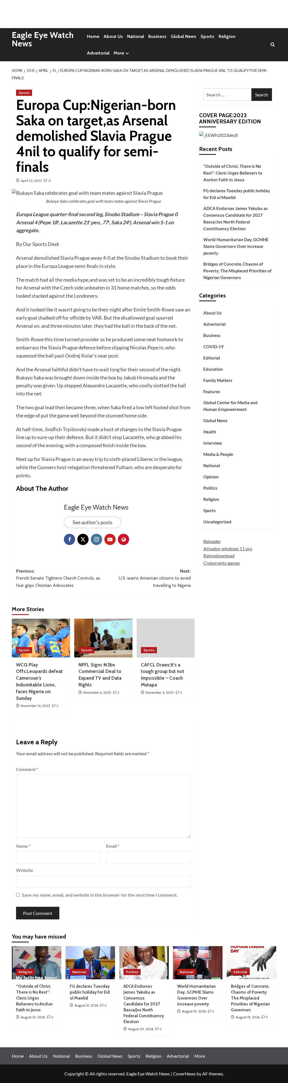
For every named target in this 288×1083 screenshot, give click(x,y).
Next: (154, 578)
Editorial (211, 357)
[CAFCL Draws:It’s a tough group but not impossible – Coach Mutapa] (166, 638)
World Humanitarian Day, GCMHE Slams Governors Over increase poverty (236, 246)
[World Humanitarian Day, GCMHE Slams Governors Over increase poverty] (197, 962)
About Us (113, 36)
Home (93, 36)
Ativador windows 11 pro (227, 548)
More (119, 53)
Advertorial (98, 53)
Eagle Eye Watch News (43, 39)
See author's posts (92, 522)
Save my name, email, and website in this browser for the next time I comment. (100, 894)
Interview (212, 443)
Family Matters (217, 380)
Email (112, 846)
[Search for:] (227, 94)
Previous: (58, 578)
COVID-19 (213, 346)
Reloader (212, 541)
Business (157, 36)
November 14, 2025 (35, 706)
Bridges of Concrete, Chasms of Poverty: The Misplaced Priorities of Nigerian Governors (237, 270)
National (135, 36)
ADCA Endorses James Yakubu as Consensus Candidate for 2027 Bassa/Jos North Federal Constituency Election (235, 218)
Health (209, 431)
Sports (207, 36)
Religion (227, 36)
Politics (210, 487)
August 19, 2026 (194, 1011)
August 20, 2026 (140, 1029)
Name (23, 846)
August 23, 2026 (33, 1017)
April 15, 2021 (31, 180)
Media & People (218, 454)
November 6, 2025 (97, 692)
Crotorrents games (221, 563)
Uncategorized (217, 521)
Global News (183, 36)
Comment (27, 769)
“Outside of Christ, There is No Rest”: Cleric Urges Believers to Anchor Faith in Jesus (232, 173)
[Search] (272, 45)
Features (211, 391)
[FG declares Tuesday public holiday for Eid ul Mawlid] (90, 962)
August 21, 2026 (86, 1005)
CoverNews (184, 1073)
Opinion (211, 476)
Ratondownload (219, 555)
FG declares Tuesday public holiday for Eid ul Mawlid (236, 194)
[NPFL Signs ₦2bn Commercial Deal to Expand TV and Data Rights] (103, 638)
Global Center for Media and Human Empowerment (230, 406)
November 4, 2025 (160, 692)
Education (213, 369)
